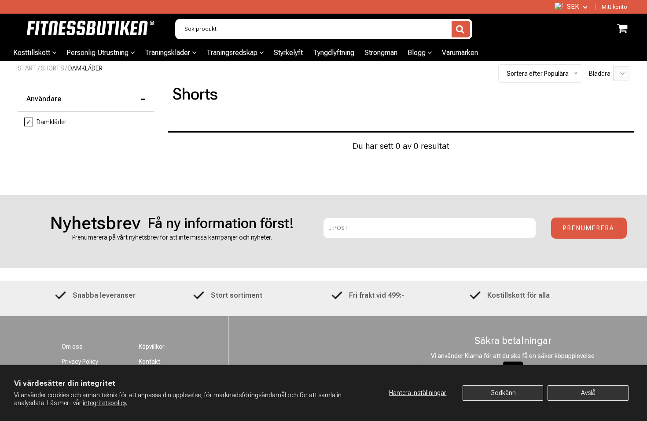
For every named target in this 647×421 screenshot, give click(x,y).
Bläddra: (601, 73)
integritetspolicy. (105, 402)
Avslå (588, 392)
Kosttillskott (32, 52)
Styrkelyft (288, 52)
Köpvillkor (152, 346)
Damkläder (46, 122)
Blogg (417, 52)
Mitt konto (614, 7)
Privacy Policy (80, 361)
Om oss (72, 346)
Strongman (380, 52)
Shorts (52, 68)
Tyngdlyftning (333, 52)
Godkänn (503, 392)
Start (27, 68)
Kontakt (149, 361)
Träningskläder (168, 52)
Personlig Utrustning (98, 52)
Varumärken (460, 52)
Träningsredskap (232, 52)
